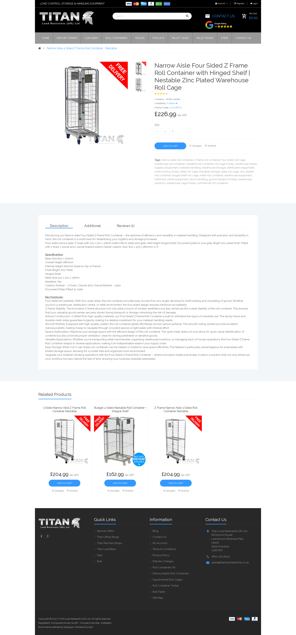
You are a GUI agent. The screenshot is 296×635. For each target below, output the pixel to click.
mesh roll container (211, 175)
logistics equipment (166, 167)
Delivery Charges (163, 561)
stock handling (198, 179)
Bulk (99, 561)
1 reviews (159, 99)
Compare (196, 146)
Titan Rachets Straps (109, 543)
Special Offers (105, 530)
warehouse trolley (246, 163)
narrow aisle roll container (177, 159)
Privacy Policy (161, 555)
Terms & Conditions (164, 549)
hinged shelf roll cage (185, 175)
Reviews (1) (125, 226)
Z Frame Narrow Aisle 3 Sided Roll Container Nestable (175, 409)
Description (59, 226)
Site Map (158, 597)
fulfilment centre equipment (171, 179)
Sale (99, 555)
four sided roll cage (233, 159)
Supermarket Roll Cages (167, 579)
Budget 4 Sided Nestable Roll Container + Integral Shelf (120, 409)
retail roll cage (189, 171)
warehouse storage (214, 167)
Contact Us (159, 536)
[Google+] (48, 536)
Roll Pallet (159, 591)
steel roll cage (230, 171)
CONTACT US (223, 16)
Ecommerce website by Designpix (56, 627)
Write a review (173, 99)
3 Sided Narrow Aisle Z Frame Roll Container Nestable (64, 409)
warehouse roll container (170, 163)
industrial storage (209, 171)
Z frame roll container (207, 159)
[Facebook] (41, 536)
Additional (92, 226)
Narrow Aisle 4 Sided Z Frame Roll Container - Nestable (82, 48)
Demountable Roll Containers (171, 573)
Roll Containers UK (164, 567)
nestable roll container (199, 163)
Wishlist (212, 146)
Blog (155, 530)
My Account (160, 543)
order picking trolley (167, 171)
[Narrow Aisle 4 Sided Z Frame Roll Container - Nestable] (138, 69)
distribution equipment (240, 167)
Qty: (157, 125)
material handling (190, 167)
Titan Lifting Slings (108, 536)
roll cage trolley (224, 163)
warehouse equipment (238, 175)
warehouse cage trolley (181, 183)
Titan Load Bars (106, 549)
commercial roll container (212, 183)
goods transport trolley (223, 179)
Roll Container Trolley (166, 585)
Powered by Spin (84, 627)
